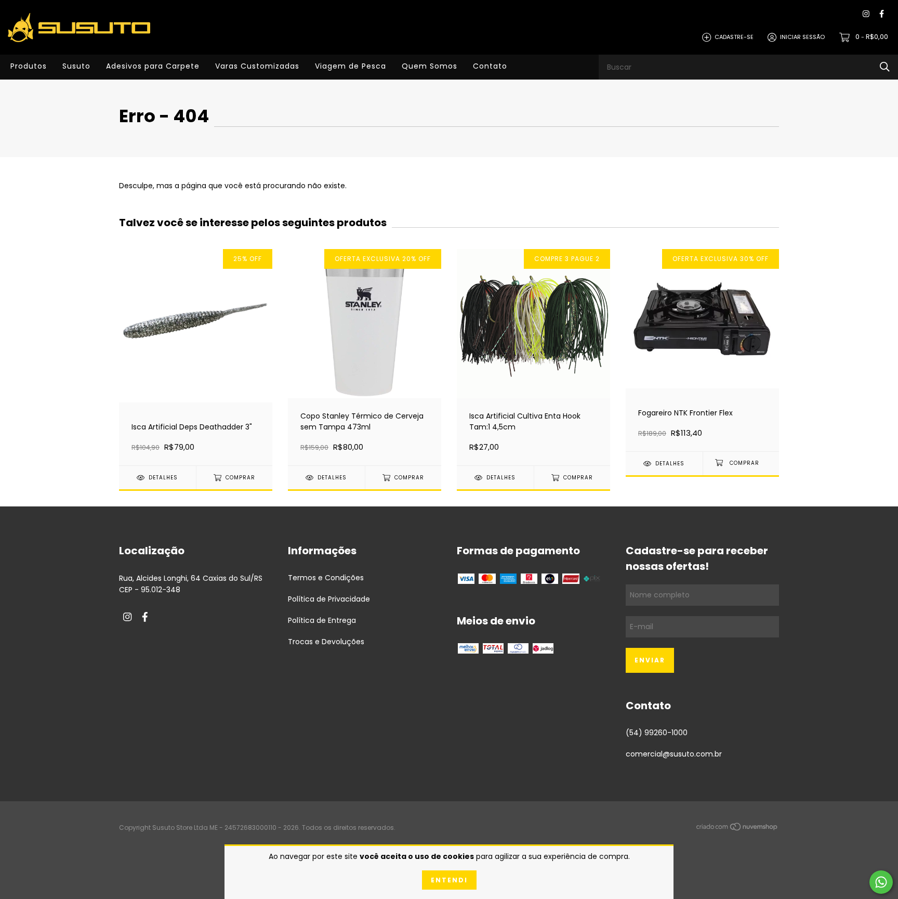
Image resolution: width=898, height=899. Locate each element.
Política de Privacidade (329, 599)
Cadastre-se (734, 37)
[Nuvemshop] (737, 828)
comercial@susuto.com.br (674, 754)
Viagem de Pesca (350, 66)
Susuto (76, 66)
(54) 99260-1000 (657, 732)
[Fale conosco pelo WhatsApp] (881, 882)
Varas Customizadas (257, 66)
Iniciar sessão (802, 37)
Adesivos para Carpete (153, 66)
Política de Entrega (322, 620)
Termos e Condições (326, 577)
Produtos (28, 66)
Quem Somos (429, 66)
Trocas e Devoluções (326, 641)
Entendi (449, 880)
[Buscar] (885, 66)
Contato (490, 66)
